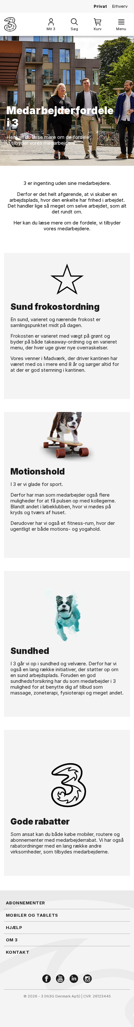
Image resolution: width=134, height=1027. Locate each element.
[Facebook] (46, 978)
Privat (100, 6)
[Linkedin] (74, 978)
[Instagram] (87, 978)
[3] (10, 24)
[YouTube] (60, 978)
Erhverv (119, 6)
